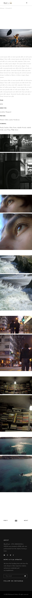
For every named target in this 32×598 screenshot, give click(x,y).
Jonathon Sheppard (5, 112)
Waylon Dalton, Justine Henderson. (10, 120)
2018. (1, 104)
